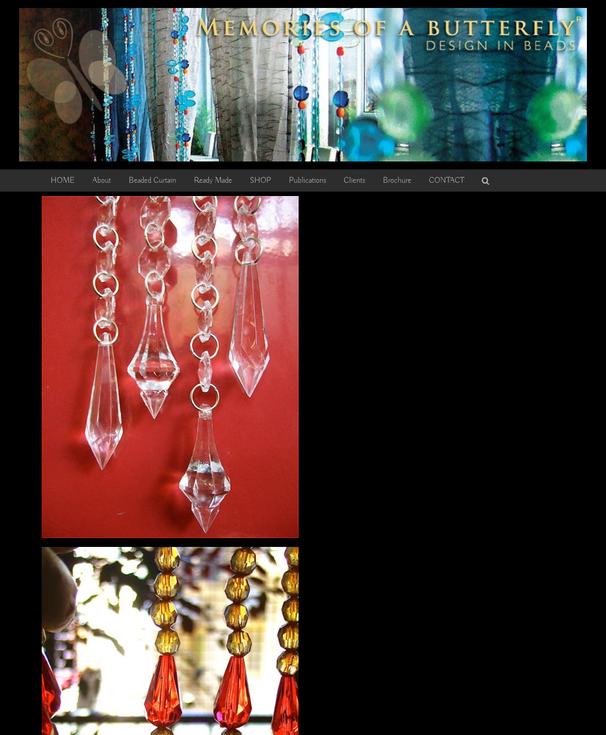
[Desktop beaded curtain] (303, 12)
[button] (485, 180)
